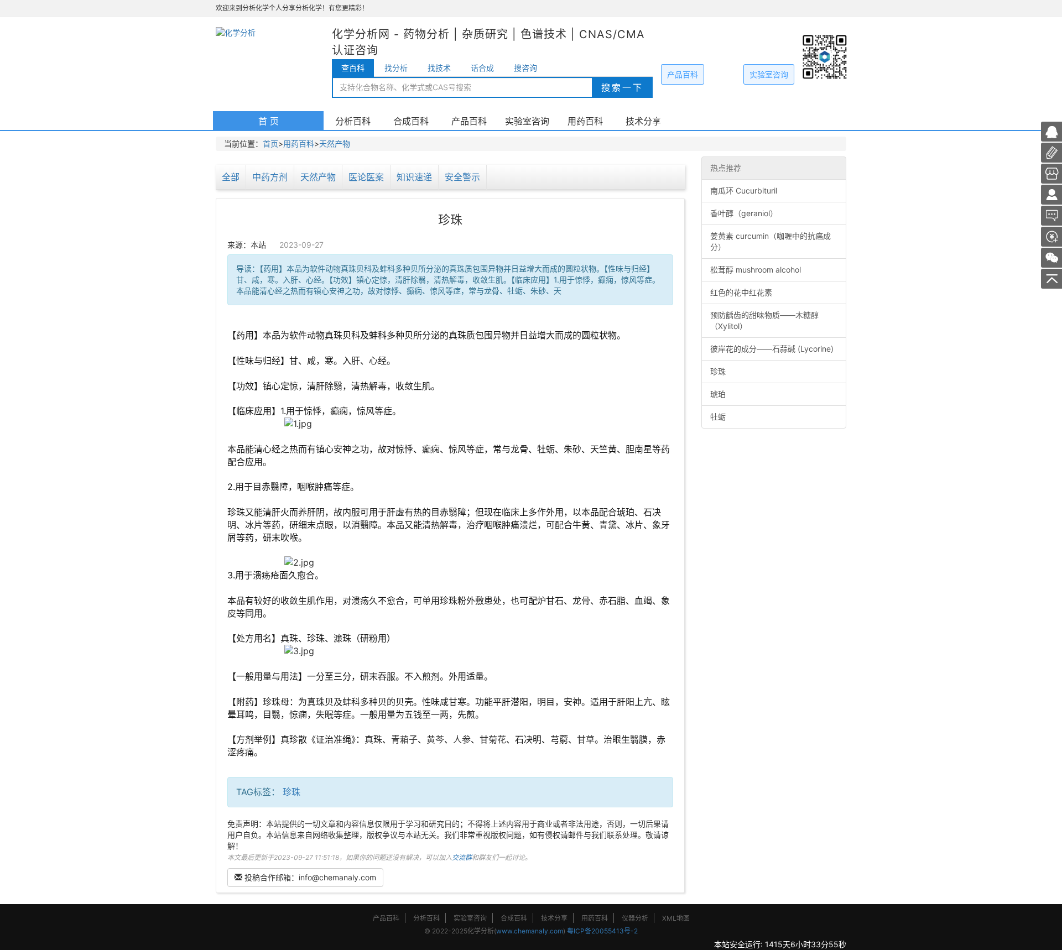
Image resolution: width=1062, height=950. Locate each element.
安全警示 (462, 176)
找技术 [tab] (439, 67)
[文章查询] (1051, 173)
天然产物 (334, 143)
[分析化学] (1051, 194)
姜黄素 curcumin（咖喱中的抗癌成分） (770, 241)
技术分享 (643, 121)
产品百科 (682, 74)
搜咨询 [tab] (525, 67)
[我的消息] (1051, 215)
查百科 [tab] (353, 67)
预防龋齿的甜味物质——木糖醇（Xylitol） (764, 320)
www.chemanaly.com (529, 931)
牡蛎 (718, 416)
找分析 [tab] (396, 67)
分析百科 (353, 121)
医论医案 (366, 176)
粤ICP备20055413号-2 (602, 931)
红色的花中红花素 (741, 292)
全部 (231, 176)
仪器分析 (635, 918)
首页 (270, 143)
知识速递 (414, 176)
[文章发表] (1051, 236)
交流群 (462, 857)
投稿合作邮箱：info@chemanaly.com (309, 877)
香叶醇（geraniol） (744, 213)
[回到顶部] (1051, 278)
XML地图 (676, 918)
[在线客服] (1051, 130)
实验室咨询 (768, 74)
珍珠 (291, 791)
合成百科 (411, 121)
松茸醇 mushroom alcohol (755, 269)
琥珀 (718, 394)
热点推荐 (725, 168)
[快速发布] (1051, 151)
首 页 (268, 121)
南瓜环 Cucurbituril (743, 190)
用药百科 (585, 121)
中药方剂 (270, 176)
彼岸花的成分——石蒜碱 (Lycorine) (772, 348)
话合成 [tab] (482, 67)
